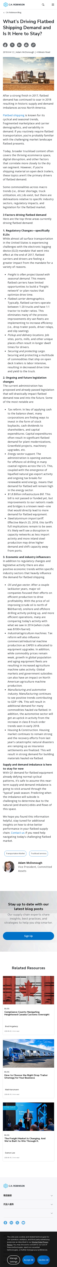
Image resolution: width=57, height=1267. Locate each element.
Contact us (18, 832)
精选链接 (8, 1195)
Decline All (43, 1260)
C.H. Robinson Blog (13, 12)
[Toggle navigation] (53, 4)
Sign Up (28, 936)
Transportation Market (15, 853)
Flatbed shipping (13, 115)
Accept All (28, 1260)
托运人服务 (9, 1204)
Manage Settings (13, 1260)
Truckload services (38, 853)
